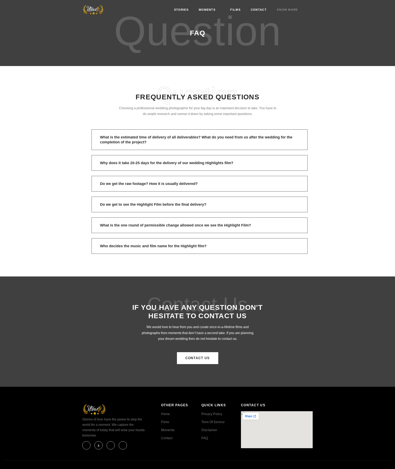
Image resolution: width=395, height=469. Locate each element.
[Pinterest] (123, 445)
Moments (207, 9)
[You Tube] (98, 445)
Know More (287, 9)
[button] (200, 139)
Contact (259, 9)
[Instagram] (111, 445)
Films (235, 9)
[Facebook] (86, 445)
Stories (181, 9)
